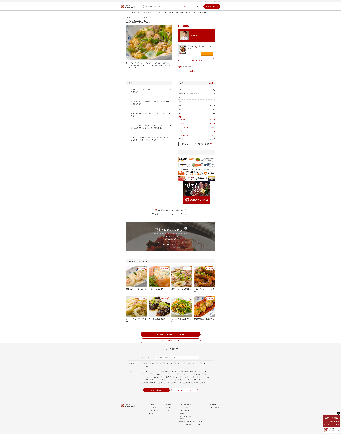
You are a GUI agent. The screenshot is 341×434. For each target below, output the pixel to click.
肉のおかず (197, 379)
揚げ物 (188, 382)
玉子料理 (169, 377)
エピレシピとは (136, 13)
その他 (146, 366)
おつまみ (155, 371)
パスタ (198, 374)
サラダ (174, 371)
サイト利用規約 (184, 410)
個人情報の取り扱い (185, 416)
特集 (194, 13)
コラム (188, 13)
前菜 (208, 377)
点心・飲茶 (170, 379)
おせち (146, 371)
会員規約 (182, 413)
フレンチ (179, 363)
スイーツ (205, 363)
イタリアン (169, 363)
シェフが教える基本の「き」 (188, 371)
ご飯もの (165, 371)
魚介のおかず (158, 377)
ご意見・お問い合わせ (215, 407)
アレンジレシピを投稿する (170, 244)
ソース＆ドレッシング (159, 374)
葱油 (179, 105)
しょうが (181, 113)
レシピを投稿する (212, 6)
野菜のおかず (177, 382)
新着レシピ (147, 13)
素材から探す (180, 13)
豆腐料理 (180, 379)
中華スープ (184, 127)
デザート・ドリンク (186, 374)
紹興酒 (183, 119)
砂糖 (182, 131)
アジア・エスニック (192, 363)
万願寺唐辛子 (182, 93)
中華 (159, 363)
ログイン (208, 1)
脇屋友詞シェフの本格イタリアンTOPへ (170, 334)
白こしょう (184, 135)
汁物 (184, 377)
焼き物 (192, 377)
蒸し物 (200, 377)
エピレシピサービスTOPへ (170, 340)
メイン (207, 374)
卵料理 (196, 382)
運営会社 (182, 419)
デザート (172, 374)
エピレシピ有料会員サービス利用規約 (190, 424)
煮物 (177, 377)
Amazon (207, 53)
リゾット (147, 377)
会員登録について (203, 13)
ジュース (204, 371)
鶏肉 (179, 101)
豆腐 (179, 90)
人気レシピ (156, 13)
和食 (145, 363)
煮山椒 (180, 139)
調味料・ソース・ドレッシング (153, 379)
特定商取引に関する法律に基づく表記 (190, 421)
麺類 (167, 382)
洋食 (152, 363)
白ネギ (180, 109)
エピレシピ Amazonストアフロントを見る (195, 144)
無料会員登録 (216, 1)
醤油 (182, 123)
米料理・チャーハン (150, 382)
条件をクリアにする (184, 390)
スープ (146, 374)
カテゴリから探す (168, 13)
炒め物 (204, 382)
